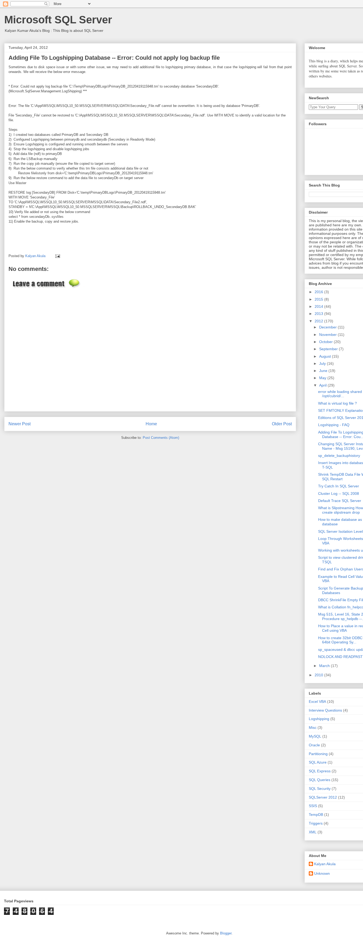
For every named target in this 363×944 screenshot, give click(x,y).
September (329, 349)
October (326, 342)
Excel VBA (317, 701)
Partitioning (318, 754)
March (325, 666)
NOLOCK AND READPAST (340, 657)
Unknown (322, 873)
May (323, 378)
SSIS (313, 806)
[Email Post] (56, 256)
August (325, 356)
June (323, 371)
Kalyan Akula (325, 864)
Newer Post (20, 424)
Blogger (225, 933)
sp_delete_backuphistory (339, 455)
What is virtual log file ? (337, 403)
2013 (319, 313)
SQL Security (320, 788)
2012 (319, 321)
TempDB (316, 814)
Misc (312, 727)
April (323, 385)
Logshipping (319, 719)
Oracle (314, 745)
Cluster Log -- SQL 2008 (338, 493)
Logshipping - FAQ (333, 425)
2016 (319, 292)
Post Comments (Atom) (161, 438)
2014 (319, 306)
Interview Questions (325, 710)
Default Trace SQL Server (339, 501)
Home (151, 424)
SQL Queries (319, 780)
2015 (319, 299)
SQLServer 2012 (323, 797)
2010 (319, 675)
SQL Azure (318, 762)
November (328, 334)
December (328, 327)
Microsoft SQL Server (58, 19)
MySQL (315, 736)
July (323, 363)
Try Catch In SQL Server (338, 486)
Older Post (282, 424)
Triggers (316, 823)
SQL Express (320, 771)
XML (312, 832)
